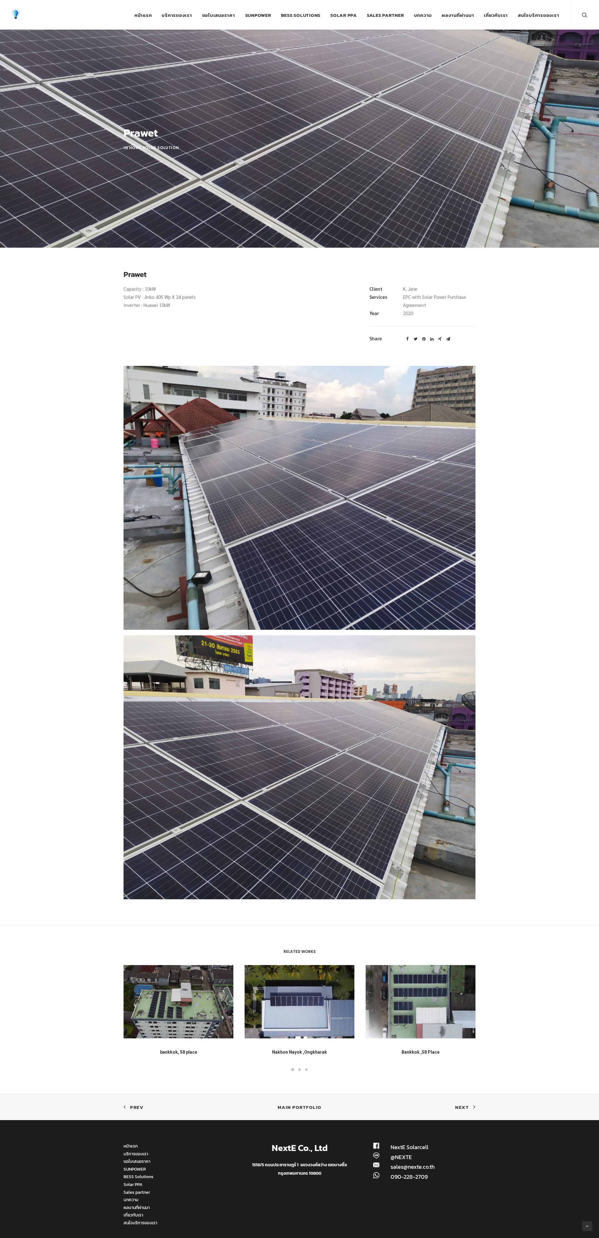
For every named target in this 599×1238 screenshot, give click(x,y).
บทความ (423, 15)
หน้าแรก (143, 15)
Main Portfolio (300, 1107)
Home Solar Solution (154, 147)
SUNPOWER (258, 15)
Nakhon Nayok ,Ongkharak (299, 1052)
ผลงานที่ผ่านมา (458, 15)
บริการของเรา (177, 15)
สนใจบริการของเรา (538, 15)
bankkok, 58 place (178, 1052)
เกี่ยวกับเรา (496, 15)
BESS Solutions (301, 15)
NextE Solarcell (409, 1147)
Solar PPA (343, 15)
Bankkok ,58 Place (421, 1052)
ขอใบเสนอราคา (218, 15)
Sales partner (385, 15)
